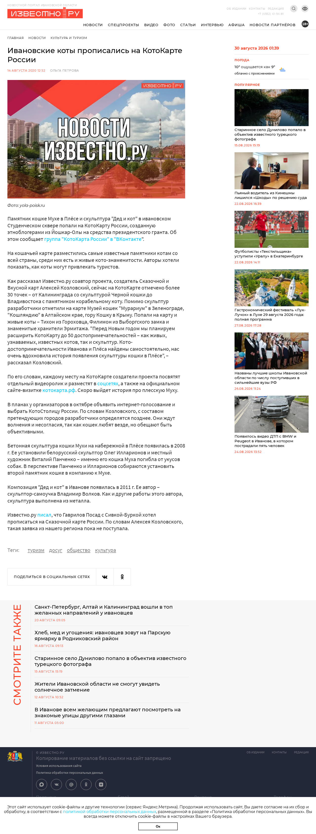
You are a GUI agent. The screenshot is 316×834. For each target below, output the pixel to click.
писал (44, 514)
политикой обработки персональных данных (109, 811)
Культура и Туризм (69, 38)
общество (78, 549)
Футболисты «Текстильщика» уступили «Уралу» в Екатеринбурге (269, 253)
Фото (169, 25)
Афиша (236, 25)
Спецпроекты (123, 25)
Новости (93, 25)
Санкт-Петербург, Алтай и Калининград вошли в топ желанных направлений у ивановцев (104, 610)
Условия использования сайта (58, 765)
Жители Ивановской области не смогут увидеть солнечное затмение (97, 687)
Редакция (276, 8)
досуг (55, 549)
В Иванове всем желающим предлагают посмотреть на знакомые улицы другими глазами (108, 712)
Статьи (188, 25)
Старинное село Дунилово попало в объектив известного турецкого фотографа (270, 134)
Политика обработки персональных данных (69, 772)
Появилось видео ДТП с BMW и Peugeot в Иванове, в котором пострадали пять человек (265, 441)
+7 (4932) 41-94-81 (271, 14)
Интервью (212, 25)
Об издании (236, 8)
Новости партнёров (273, 25)
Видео (151, 25)
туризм (36, 549)
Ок (158, 826)
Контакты (257, 8)
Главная (15, 38)
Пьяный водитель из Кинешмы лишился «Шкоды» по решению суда (271, 195)
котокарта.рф (58, 390)
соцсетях (107, 383)
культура (105, 549)
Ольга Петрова (64, 70)
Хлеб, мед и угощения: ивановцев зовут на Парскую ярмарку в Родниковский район (103, 635)
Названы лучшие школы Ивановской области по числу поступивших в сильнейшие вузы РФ (271, 378)
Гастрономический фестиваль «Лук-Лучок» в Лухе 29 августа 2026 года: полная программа (270, 315)
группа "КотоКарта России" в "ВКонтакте (92, 238)
